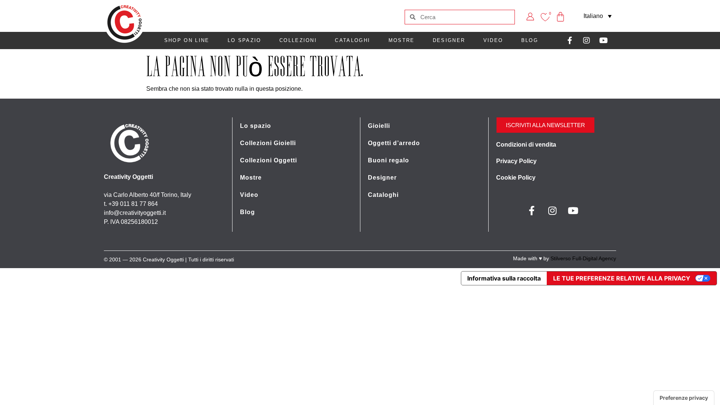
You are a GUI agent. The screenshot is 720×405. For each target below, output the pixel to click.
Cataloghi (352, 40)
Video (493, 40)
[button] (597, 16)
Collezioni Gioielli (268, 143)
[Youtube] (603, 40)
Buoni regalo (388, 160)
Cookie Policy (516, 177)
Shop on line (187, 40)
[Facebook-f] (569, 40)
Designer (449, 40)
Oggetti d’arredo (394, 143)
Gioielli (379, 126)
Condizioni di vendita (526, 144)
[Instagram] (586, 40)
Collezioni (298, 40)
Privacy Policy (516, 161)
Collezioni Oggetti (268, 160)
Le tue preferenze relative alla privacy (621, 278)
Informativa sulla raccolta (504, 278)
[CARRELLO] (560, 11)
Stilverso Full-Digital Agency (583, 258)
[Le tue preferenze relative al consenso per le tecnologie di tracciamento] (684, 398)
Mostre (401, 40)
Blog (529, 40)
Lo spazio (244, 40)
